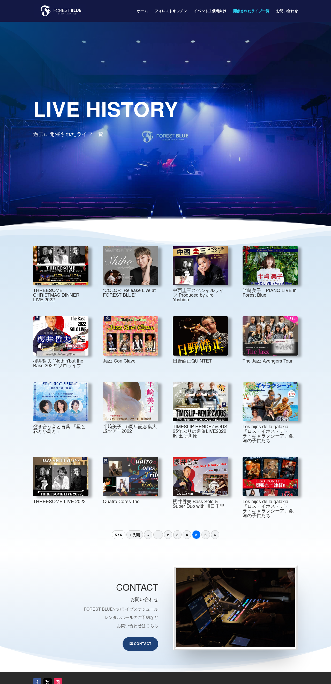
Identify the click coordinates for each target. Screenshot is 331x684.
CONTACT (143, 644)
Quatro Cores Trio (121, 501)
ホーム (142, 11)
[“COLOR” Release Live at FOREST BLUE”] (130, 265)
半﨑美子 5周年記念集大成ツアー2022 (130, 428)
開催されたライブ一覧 (251, 11)
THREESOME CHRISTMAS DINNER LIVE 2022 (56, 295)
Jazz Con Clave (119, 360)
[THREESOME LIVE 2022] (60, 476)
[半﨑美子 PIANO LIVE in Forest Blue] (270, 265)
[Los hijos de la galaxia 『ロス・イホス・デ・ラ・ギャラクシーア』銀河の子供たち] (270, 401)
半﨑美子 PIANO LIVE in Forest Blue (270, 292)
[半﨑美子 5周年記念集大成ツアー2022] (130, 401)
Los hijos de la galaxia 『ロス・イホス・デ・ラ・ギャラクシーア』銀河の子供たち (268, 433)
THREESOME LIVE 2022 (59, 501)
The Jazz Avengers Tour (267, 360)
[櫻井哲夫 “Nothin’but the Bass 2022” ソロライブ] (60, 336)
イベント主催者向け (210, 11)
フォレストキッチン (171, 11)
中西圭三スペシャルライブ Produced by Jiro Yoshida (198, 295)
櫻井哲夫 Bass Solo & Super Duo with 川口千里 (198, 503)
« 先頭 (135, 534)
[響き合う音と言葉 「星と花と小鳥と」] (60, 401)
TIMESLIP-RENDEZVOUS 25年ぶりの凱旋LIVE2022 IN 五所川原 (200, 431)
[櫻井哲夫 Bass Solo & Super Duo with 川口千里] (200, 476)
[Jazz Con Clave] (130, 336)
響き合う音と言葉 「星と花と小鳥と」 (59, 428)
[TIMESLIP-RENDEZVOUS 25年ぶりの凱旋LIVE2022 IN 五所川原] (200, 401)
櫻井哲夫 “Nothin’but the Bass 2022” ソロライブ (58, 362)
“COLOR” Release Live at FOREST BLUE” (129, 292)
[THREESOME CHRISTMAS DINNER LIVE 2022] (60, 265)
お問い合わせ (287, 11)
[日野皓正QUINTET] (200, 336)
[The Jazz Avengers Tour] (270, 336)
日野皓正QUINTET (192, 360)
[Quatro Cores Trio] (130, 476)
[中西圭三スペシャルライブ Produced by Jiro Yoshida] (200, 265)
